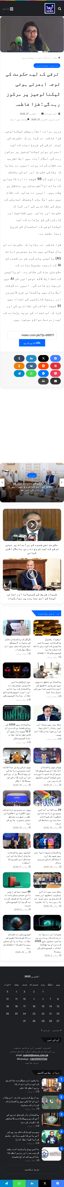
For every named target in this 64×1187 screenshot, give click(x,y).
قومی (32, 475)
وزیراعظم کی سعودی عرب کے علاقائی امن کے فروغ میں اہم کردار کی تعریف (32, 486)
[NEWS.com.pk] (49, 8)
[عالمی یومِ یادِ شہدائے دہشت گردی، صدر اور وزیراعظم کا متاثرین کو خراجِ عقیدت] (51, 1154)
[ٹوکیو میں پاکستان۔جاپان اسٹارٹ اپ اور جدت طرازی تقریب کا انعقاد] (17, 841)
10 (24, 998)
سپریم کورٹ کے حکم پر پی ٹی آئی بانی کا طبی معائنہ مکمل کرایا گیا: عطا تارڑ (22, 1135)
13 (58, 1006)
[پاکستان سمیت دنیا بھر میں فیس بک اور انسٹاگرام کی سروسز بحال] (47, 841)
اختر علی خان (51, 113)
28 (50, 1021)
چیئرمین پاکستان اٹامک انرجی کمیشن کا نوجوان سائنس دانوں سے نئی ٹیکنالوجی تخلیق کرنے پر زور (47, 773)
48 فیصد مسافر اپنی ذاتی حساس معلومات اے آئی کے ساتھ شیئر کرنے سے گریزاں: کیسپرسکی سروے (17, 898)
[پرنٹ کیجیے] (43, 381)
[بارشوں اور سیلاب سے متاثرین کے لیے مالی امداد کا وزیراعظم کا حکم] (51, 1085)
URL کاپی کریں (32, 342)
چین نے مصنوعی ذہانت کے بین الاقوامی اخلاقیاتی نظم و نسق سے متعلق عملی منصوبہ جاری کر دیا (17, 816)
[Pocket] (55, 373)
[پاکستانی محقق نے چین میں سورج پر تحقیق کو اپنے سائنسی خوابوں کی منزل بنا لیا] (47, 670)
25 (16, 1013)
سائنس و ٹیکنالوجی (33, 57)
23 (34, 1013)
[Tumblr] (19, 358)
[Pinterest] (55, 366)
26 (7, 1013)
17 (24, 1006)
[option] (32, 482)
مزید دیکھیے (32, 1169)
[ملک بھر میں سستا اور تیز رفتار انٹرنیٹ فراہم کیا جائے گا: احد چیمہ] (47, 713)
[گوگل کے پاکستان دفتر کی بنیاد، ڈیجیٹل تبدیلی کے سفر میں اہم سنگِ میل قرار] (17, 628)
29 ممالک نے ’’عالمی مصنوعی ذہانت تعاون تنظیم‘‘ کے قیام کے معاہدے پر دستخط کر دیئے (49, 816)
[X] (43, 358)
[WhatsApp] (31, 373)
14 (50, 1006)
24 (24, 1013)
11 (16, 998)
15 (43, 1006)
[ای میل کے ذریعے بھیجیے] (55, 381)
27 (58, 1021)
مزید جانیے (32, 1062)
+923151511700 (38, 1058)
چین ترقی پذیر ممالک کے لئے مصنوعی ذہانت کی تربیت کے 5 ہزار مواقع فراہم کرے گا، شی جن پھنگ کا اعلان (17, 773)
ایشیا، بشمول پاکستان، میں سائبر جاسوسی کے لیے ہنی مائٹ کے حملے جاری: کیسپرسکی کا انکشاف (47, 646)
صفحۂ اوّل (52, 57)
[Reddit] (43, 366)
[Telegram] (19, 373)
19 (7, 1006)
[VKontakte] (31, 366)
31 (24, 1021)
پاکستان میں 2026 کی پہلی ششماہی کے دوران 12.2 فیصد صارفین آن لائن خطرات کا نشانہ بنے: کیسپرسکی (18, 731)
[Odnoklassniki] (19, 366)
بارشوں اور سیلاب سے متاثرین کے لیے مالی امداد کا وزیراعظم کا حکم (22, 1084)
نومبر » (45, 1030)
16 (34, 1006)
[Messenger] (43, 373)
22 (43, 1013)
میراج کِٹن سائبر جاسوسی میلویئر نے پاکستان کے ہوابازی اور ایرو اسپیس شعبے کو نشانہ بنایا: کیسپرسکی (17, 688)
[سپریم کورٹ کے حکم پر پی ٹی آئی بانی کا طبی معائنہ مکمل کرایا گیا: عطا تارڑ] (51, 1136)
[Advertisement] (32, 425)
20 (58, 1013)
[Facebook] (55, 358)
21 (50, 1013)
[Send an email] (42, 113)
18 (16, 1006)
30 (34, 1021)
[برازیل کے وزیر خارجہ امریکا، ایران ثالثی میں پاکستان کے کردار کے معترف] (51, 1102)
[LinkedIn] (31, 358)
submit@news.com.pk (35, 1055)
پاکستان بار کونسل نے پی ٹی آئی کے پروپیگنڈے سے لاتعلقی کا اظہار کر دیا (22, 1118)
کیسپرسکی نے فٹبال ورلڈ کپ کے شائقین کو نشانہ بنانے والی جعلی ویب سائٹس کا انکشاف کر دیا (17, 941)
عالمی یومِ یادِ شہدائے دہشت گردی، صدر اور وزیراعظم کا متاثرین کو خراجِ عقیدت (23, 1152)
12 (7, 998)
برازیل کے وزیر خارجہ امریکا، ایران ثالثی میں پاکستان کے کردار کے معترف (21, 1101)
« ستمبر (56, 1030)
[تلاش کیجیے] (59, 10)
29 (43, 1021)
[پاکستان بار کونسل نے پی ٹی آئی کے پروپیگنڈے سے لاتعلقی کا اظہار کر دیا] (51, 1119)
